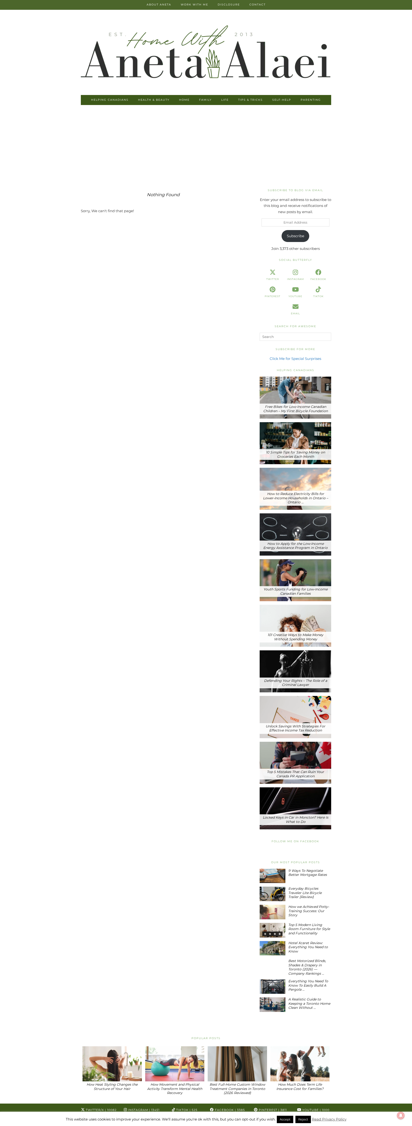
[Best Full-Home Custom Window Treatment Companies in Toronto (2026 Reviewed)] (237, 1063)
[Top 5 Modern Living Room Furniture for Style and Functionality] (272, 930)
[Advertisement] (206, 146)
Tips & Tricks (250, 99)
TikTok (186, 1110)
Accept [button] (285, 1119)
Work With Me (194, 4)
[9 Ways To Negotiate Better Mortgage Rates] (272, 876)
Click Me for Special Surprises (295, 358)
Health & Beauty (154, 99)
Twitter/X (101, 1110)
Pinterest (272, 1110)
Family (205, 99)
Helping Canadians (110, 99)
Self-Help (281, 99)
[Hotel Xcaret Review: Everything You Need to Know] (272, 948)
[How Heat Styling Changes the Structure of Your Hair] (112, 1063)
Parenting (311, 99)
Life (225, 99)
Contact (257, 4)
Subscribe (295, 236)
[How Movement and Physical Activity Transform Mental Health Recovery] (175, 1063)
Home (184, 99)
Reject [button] (303, 1119)
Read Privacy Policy (329, 1119)
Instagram (143, 1110)
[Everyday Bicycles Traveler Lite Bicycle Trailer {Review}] (272, 894)
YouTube (315, 1110)
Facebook (229, 1110)
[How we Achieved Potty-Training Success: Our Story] (272, 912)
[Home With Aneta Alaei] (206, 52)
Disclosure (229, 4)
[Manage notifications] (401, 1115)
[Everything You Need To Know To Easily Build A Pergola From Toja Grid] (272, 986)
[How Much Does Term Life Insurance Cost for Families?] (300, 1063)
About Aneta (159, 4)
